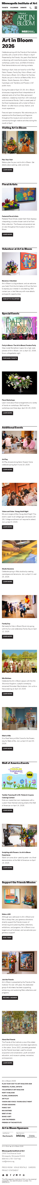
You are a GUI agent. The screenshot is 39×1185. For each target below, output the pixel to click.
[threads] (16, 1175)
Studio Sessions (8, 1105)
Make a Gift (6, 1116)
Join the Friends (8, 1119)
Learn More (7, 170)
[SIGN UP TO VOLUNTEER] (11, 301)
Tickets (5, 8)
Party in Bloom (8, 1093)
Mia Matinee (7, 1111)
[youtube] (24, 1175)
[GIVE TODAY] (7, 939)
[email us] (3, 1175)
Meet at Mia (6, 1114)
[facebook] (10, 1175)
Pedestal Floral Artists (12, 1087)
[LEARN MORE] (8, 172)
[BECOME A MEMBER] (10, 999)
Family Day (6, 1108)
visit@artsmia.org (8, 1162)
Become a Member (10, 998)
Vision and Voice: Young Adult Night (17, 1102)
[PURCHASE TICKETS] (10, 360)
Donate (23, 8)
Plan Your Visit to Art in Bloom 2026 (17, 1084)
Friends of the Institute (12, 1122)
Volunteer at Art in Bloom (13, 1090)
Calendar (14, 8)
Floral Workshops (10, 1096)
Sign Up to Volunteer (11, 299)
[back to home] (19, 3)
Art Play (5, 1099)
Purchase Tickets (10, 358)
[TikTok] (14, 1175)
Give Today (7, 938)
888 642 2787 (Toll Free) (11, 1159)
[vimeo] (20, 1175)
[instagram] (7, 1175)
